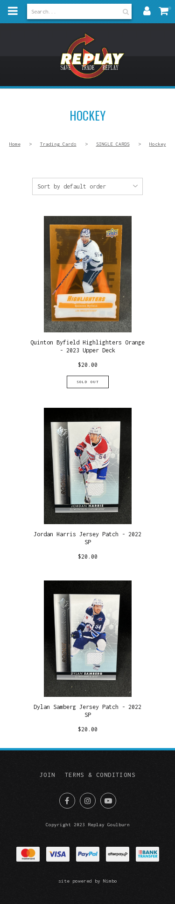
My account (147, 10)
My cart (165, 10)
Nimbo (110, 881)
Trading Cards (58, 144)
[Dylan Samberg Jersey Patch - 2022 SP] (87, 656)
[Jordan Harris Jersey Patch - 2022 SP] (87, 484)
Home (15, 144)
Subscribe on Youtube (108, 801)
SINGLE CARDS (113, 144)
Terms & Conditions (100, 774)
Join (48, 774)
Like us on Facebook (67, 801)
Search (125, 11)
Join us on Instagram (88, 801)
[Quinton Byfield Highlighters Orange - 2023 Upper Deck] (87, 302)
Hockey (157, 144)
